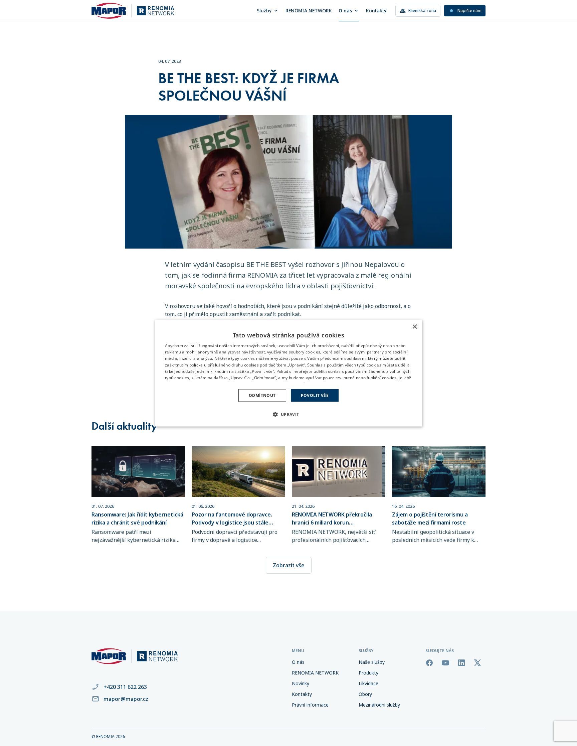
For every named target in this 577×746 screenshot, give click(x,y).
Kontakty (376, 10)
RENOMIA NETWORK (308, 10)
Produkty (368, 672)
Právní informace (310, 705)
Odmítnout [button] (262, 395)
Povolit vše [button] (315, 395)
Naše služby (372, 662)
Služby (264, 10)
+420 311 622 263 (125, 687)
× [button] (414, 326)
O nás (345, 10)
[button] (288, 414)
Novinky (300, 683)
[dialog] (288, 373)
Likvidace (368, 683)
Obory (365, 694)
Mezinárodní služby (379, 705)
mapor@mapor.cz (126, 699)
